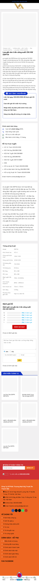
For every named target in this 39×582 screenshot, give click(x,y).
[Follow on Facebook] (12, 510)
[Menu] (2, 6)
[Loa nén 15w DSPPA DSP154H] (10, 436)
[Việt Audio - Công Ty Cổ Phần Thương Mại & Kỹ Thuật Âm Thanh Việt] (19, 6)
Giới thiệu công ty (10, 518)
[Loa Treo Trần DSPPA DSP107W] (10, 384)
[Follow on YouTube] (26, 510)
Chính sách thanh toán (12, 547)
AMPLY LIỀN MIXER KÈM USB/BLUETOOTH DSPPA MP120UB (28, 422)
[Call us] (22, 510)
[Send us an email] (19, 510)
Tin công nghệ (9, 533)
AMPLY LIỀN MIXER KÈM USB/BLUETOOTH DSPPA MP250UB (9, 422)
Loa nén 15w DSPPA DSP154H (8, 447)
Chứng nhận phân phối (11, 524)
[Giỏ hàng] (37, 6)
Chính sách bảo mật (11, 550)
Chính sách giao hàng (11, 554)
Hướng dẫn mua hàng (11, 544)
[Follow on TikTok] (16, 510)
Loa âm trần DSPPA (21, 50)
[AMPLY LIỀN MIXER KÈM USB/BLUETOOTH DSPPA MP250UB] (10, 410)
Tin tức (6, 527)
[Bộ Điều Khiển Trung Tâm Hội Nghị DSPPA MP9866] (29, 384)
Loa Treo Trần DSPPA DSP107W (9, 395)
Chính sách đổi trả (10, 557)
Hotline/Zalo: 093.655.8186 (19, 1)
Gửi (19, 360)
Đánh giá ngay (19, 327)
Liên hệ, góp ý (8, 521)
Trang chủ (6, 48)
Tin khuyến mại (9, 530)
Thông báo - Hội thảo (20, 48)
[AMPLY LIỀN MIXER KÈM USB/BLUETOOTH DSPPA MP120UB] (29, 410)
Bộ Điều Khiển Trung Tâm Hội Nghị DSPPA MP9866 (28, 396)
